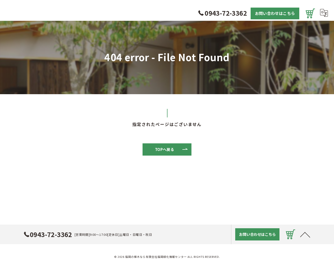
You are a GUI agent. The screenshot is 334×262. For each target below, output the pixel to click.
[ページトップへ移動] (305, 234)
